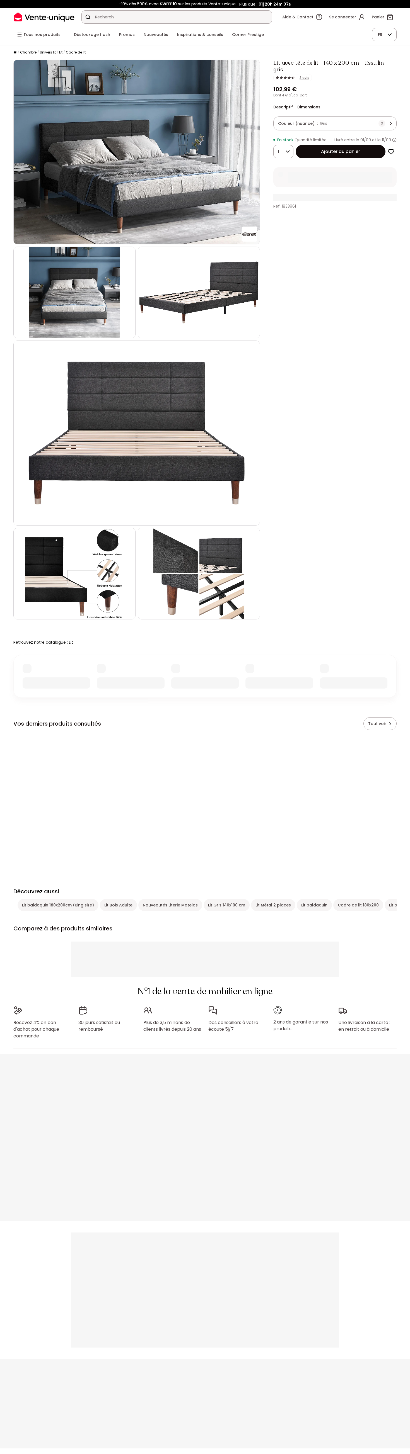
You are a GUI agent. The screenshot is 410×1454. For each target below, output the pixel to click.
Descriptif (283, 107)
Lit (60, 52)
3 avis (304, 78)
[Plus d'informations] (394, 140)
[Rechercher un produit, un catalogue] (88, 17)
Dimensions (308, 107)
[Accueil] (15, 52)
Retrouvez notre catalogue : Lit (43, 642)
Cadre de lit (76, 52)
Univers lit (48, 52)
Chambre (28, 52)
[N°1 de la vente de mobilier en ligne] (44, 17)
